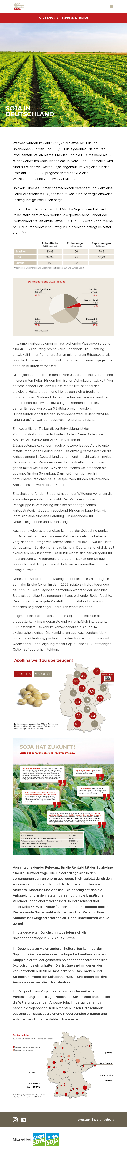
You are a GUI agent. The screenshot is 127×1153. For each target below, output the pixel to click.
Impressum (82, 1120)
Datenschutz (104, 1120)
